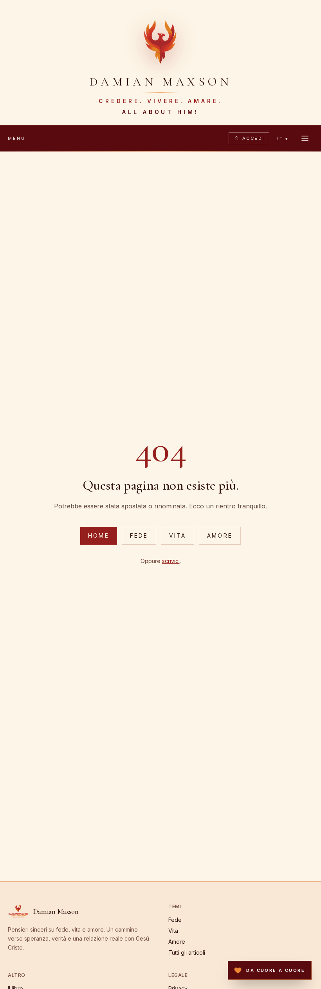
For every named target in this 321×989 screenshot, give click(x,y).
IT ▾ (283, 138)
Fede (139, 535)
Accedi (253, 138)
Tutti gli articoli (186, 952)
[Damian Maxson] (160, 41)
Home (98, 535)
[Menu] (305, 138)
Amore (219, 535)
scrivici (171, 561)
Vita (177, 535)
